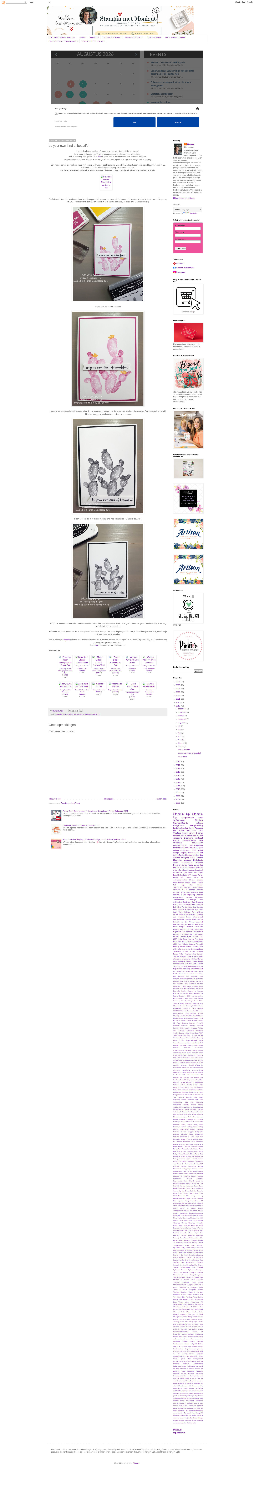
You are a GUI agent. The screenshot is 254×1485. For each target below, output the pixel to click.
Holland (191, 1181)
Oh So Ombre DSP (196, 1230)
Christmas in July (179, 986)
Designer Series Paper (183, 865)
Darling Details (192, 1127)
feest (188, 1053)
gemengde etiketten (195, 1055)
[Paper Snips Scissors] (115, 686)
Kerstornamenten (179, 1198)
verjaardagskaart (191, 1418)
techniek (200, 895)
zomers (189, 897)
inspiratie (183, 875)
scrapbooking (196, 825)
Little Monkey (194, 1205)
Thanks (200, 1287)
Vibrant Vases (183, 1302)
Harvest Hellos (185, 937)
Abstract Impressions (193, 1075)
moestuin (200, 1386)
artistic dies (186, 959)
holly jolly (176, 1058)
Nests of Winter (197, 1228)
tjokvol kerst (177, 1067)
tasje (185, 966)
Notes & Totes (186, 1020)
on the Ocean (187, 922)
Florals (181, 1154)
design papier (198, 1050)
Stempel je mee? (179, 1277)
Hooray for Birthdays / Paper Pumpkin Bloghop (81, 825)
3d (174, 1075)
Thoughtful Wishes (196, 1289)
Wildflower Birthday (186, 1045)
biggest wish (177, 1336)
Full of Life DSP (196, 1164)
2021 (178, 699)
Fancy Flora (177, 1149)
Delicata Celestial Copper (183, 1132)
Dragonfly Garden (179, 991)
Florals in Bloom (188, 1154)
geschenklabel (178, 919)
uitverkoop (176, 1070)
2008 (178, 796)
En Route (189, 993)
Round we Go (178, 1255)
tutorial (176, 848)
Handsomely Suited (196, 1173)
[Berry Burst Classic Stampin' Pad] (82, 663)
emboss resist (188, 1351)
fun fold (176, 867)
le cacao (193, 1378)
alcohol (194, 1327)
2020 (178, 702)
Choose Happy (182, 983)
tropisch (200, 1415)
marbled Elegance (189, 1381)
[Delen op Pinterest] (81, 710)
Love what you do (184, 941)
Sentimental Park (197, 949)
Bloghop (199, 820)
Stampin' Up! (95, 714)
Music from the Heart (187, 1225)
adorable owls (197, 1324)
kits (195, 872)
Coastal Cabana (189, 1109)
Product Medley (178, 1250)
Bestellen (82, 37)
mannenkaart (187, 863)
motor (186, 1388)
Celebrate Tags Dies (195, 1099)
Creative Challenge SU (187, 1119)
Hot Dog (200, 1183)
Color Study (177, 1112)
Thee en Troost (180, 1289)
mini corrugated (184, 1060)
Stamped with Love (180, 1275)
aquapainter (190, 914)
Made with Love (178, 1215)
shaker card (177, 1405)
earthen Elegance (184, 1349)
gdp (185, 872)
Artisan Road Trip (197, 1080)
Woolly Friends (193, 1317)
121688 (82, 694)
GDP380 (176, 1166)
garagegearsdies (188, 1354)
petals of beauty (192, 1062)
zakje (194, 1423)
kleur (196, 1058)
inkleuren (194, 892)
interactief (199, 1366)
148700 (65, 675)
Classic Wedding (192, 986)
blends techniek (188, 1336)
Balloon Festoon (179, 1085)
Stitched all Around (181, 1279)
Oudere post (161, 799)
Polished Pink (194, 1245)
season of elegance (186, 1403)
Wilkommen (199, 1309)
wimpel (185, 1423)
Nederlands (198, 860)
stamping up (182, 1410)
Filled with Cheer (191, 998)
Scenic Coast (188, 1255)
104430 (149, 694)
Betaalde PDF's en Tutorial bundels (63, 41)
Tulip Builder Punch (186, 1299)
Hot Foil (176, 1186)
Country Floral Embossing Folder (185, 1114)
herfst (190, 872)
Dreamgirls (188, 838)
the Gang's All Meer (188, 1413)
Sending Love (178, 1262)
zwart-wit (199, 922)
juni (179, 729)
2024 (178, 689)
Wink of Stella (179, 1312)
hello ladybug (198, 1361)
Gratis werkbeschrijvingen (175, 37)
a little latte (184, 1322)
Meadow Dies (195, 1218)
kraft (201, 1376)
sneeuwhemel (191, 1408)
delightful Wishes (196, 1344)
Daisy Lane (198, 1124)
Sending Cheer (187, 1260)
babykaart (194, 959)
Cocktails (200, 1109)
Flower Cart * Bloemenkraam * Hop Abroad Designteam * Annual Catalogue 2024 (95, 811)
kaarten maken (197, 961)
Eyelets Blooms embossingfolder (190, 1146)
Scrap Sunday (196, 858)
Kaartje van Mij (197, 1196)
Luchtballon (184, 1213)
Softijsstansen (185, 1267)
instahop (184, 828)
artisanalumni (198, 870)
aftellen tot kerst (185, 1327)
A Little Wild (180, 1075)
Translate (193, 213)
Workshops (94, 37)
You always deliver (190, 1319)
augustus (182, 723)
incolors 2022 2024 (187, 1058)
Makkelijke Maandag (182, 860)
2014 (178, 776)
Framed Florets (197, 1159)
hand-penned (198, 1359)
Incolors (192, 867)
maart (180, 740)
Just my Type (193, 939)
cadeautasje (198, 1336)
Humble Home (185, 1186)
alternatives (177, 959)
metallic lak (199, 1383)
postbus (189, 1396)
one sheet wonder (196, 1060)
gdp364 (200, 1354)
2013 (178, 779)
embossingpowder (179, 1053)
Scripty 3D (191, 1257)
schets (180, 966)
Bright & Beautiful (185, 1097)
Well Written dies (197, 1307)
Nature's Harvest (185, 1228)
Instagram (180, 272)
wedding (200, 1420)
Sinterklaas (177, 951)
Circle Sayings (198, 1107)
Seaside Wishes (197, 1028)
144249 (65, 694)
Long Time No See (191, 1015)
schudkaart (190, 1400)
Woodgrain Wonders (180, 1317)
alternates (184, 1329)
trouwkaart (185, 1067)
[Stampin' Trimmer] (98, 686)
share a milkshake (189, 1405)
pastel (194, 1391)
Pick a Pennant (184, 1240)
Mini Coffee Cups (190, 1220)
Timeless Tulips (191, 1038)
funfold (176, 835)
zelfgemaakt (179, 820)
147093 (98, 673)
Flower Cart (199, 1154)
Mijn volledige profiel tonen (184, 198)
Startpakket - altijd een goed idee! (62, 37)
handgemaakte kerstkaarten (183, 1361)
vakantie (176, 1418)
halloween (193, 1356)
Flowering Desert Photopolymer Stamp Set (65, 671)
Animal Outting (185, 1080)
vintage (200, 1418)
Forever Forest (184, 1159)
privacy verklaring (154, 37)
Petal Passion (178, 909)
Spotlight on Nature (180, 1272)
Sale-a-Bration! (184, 750)
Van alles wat (182, 1043)
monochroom (177, 1388)
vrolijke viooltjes (178, 1420)
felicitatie (195, 1053)
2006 (178, 803)
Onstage (200, 907)
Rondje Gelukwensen (195, 1252)
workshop (186, 969)
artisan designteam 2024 (191, 830)
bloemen (199, 863)
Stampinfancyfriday (196, 1275)
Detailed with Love (196, 988)
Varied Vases (197, 887)
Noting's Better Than (180, 1230)
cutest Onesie (184, 1344)
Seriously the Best (179, 1265)
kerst (201, 840)
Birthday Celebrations (190, 1092)
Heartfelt (192, 904)
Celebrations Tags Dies (183, 1102)
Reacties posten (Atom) (70, 803)
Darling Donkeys (196, 1129)
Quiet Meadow (185, 1028)
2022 (178, 696)
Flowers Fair (190, 1156)
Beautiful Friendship (195, 924)
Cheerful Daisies (189, 1104)
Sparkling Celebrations (186, 1030)
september (182, 719)
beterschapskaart (188, 1334)
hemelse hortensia (181, 1363)
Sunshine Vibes (190, 954)
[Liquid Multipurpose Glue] (132, 689)
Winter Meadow (179, 914)
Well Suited (186, 1307)
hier (99, 157)
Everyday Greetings (186, 1144)
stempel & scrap (196, 833)
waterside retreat (190, 1420)
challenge (185, 1341)
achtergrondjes (197, 956)
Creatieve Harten (180, 833)
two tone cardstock (196, 1067)
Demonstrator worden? (112, 37)
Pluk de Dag (192, 1242)
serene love (198, 1403)
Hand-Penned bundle (180, 1173)
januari (181, 747)
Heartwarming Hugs (180, 1181)
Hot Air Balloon (197, 1006)
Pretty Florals (185, 1247)
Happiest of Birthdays (181, 1176)
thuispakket (184, 1415)
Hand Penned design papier (193, 1171)
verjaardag (198, 865)
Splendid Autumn (179, 1270)
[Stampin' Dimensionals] (149, 686)
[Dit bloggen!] (72, 710)
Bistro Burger (178, 927)
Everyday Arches (189, 1141)
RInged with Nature (191, 1250)
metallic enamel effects (187, 1383)
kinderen (176, 1373)
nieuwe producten (196, 1388)
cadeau (188, 877)
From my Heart (191, 934)
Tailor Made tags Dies (181, 1035)
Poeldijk (186, 1245)
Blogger (136, 1463)
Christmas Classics (196, 983)
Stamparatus (189, 909)
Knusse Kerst (183, 1013)
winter (190, 1423)
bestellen (177, 828)
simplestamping (85, 714)
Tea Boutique (192, 1287)
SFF (189, 875)
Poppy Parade (197, 882)
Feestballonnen (178, 998)
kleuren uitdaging (187, 1373)
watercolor (184, 867)
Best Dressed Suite (181, 976)
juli (179, 726)
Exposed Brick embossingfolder (191, 996)
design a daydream (180, 1346)
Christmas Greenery (186, 1107)
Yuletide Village (185, 956)
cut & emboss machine (192, 890)
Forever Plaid (198, 932)
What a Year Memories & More (183, 1309)
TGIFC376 (182, 1287)
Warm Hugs (199, 1304)
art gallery (193, 1329)
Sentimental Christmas (194, 1262)
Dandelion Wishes (179, 1127)
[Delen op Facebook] (78, 710)
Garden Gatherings (188, 1166)
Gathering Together (192, 1003)
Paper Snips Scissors (115, 690)
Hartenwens (177, 1178)
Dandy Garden (183, 988)
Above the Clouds (192, 971)
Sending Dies (198, 1260)
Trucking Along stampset (188, 1040)
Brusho (192, 981)
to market (192, 1415)
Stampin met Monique (185, 268)
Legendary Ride (191, 1203)
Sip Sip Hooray (192, 885)
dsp (201, 855)
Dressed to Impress (195, 991)
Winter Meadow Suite (194, 1312)
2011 (178, 786)
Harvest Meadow (195, 1178)
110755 (132, 697)
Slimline (176, 858)
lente (195, 964)
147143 (82, 670)
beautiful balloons (181, 1048)
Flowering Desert (61, 714)
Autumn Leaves (179, 1082)
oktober (181, 716)
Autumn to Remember (194, 1082)
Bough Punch (198, 978)
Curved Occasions (193, 1122)
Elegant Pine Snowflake (189, 1139)
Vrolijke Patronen (188, 1304)
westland (176, 1072)
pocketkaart (182, 1396)
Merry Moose (193, 1018)
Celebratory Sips (189, 902)
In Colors (192, 1008)
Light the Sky (184, 1205)
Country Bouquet (197, 1112)
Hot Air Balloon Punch (188, 1183)
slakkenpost (182, 1408)
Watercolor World (193, 1043)
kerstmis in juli (179, 895)
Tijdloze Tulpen (197, 1035)
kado (183, 1371)
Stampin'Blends (180, 823)
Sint (174, 1030)
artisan (200, 1329)
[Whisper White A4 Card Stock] (132, 663)
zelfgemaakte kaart (192, 817)
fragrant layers (184, 917)
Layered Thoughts (184, 1201)
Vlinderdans (195, 1302)
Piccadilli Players (190, 1238)
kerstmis (188, 919)
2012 (178, 782)
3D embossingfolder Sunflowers (191, 1072)
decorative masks (184, 961)
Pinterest (180, 264)
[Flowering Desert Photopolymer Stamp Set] (106, 182)
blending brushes (192, 855)
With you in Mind (195, 1314)
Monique (190, 144)
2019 (178, 706)
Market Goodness (184, 1218)
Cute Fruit (193, 929)
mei (179, 733)
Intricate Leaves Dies (188, 1011)
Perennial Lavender (195, 1235)
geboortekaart (198, 917)
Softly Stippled (197, 1267)
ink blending (191, 1366)
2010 (178, 789)
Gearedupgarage (185, 1169)
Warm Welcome (185, 912)
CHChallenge (191, 900)
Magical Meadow (190, 1215)
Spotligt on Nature (196, 1272)
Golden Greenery (186, 1006)
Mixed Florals (182, 907)
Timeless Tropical (179, 1038)
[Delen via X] (75, 710)
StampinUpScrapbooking (182, 887)
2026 (178, 682)
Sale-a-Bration (73, 714)
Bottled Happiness (186, 978)
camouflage (190, 1339)
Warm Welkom (197, 912)
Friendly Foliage (187, 1001)
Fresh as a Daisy (193, 1161)
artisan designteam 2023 (184, 850)
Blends (176, 840)
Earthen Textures (179, 993)
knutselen (199, 1373)
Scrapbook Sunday (186, 870)
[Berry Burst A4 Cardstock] (65, 686)
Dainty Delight (186, 1124)
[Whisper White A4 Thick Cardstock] (149, 663)
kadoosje (200, 1371)
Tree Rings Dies (179, 1297)
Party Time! (182, 757)
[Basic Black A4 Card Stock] (82, 686)
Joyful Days (182, 939)
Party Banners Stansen (186, 1023)
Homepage (108, 799)
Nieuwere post (55, 799)
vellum (182, 1418)
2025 (178, 685)
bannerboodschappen (180, 1331)
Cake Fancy (198, 1097)
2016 (178, 769)
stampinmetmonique (196, 1410)
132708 (115, 673)
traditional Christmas (195, 966)
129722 (98, 692)
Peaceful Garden (179, 1235)
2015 (178, 772)
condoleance (177, 1050)
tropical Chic (177, 969)
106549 (132, 670)
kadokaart (190, 1371)
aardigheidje (192, 1322)
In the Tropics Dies (185, 1193)
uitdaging (185, 858)
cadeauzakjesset (179, 1339)
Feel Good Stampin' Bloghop (191, 848)
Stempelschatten (189, 840)
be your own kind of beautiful (189, 753)
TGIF (201, 1033)
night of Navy (178, 1391)
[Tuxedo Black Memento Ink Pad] (115, 665)
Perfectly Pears (178, 1238)
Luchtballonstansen (196, 1213)
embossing (177, 838)
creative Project (188, 1050)
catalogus (176, 890)
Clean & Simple (185, 835)
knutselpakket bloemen (181, 1376)
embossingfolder (180, 845)
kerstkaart (199, 838)
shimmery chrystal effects (190, 1065)
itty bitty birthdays (179, 1368)
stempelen (177, 843)
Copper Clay (186, 1112)
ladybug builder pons (181, 1378)
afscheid (176, 1327)
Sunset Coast (194, 1033)
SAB (174, 885)
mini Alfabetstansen (180, 1386)
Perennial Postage (188, 1025)
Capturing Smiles (179, 1099)
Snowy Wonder (189, 951)
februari (181, 743)
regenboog (191, 895)
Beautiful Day (198, 974)
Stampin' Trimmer (99, 690)
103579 (115, 692)
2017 (178, 765)
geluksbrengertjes (179, 1356)
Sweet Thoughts (187, 1284)
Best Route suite (179, 1090)
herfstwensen (198, 1363)
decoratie (176, 892)
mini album (192, 1386)
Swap (175, 863)
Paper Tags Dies (196, 1233)
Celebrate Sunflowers (194, 927)
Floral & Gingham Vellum (189, 1151)
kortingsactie (194, 1376)
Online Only (191, 907)
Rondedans (182, 1252)
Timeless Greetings (180, 1292)
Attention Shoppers (180, 924)
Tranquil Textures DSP (195, 1294)
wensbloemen (178, 1423)
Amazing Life (188, 1077)
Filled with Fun (187, 932)
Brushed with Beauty (181, 981)
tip (202, 1065)
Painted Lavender (180, 1233)
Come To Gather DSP (181, 929)
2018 (178, 762)
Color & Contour (183, 904)
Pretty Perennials (197, 1247)
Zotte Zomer (198, 1045)
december (182, 709)
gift (188, 1356)
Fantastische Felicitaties (190, 1149)
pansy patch (187, 1391)
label (193, 919)
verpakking (186, 1070)
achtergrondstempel (184, 1324)
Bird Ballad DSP (191, 1090)
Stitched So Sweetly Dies (194, 1277)
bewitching (199, 1334)
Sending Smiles (184, 949)
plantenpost (193, 1393)
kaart (201, 892)
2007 (178, 799)
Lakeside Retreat (196, 1013)
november (182, 712)
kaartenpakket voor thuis (182, 964)
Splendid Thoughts (195, 1270)
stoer (175, 1413)
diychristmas (192, 1346)
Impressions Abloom (180, 1008)
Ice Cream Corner (189, 1188)
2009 (178, 793)
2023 (178, 692)
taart (179, 1413)
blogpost (66, 640)
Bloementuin (189, 1095)
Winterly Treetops (179, 1314)
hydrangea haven (179, 1366)
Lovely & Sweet (187, 1208)
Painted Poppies (184, 882)
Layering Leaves (179, 1015)
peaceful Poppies (179, 1062)
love (180, 1381)
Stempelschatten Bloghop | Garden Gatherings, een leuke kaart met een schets (94, 840)
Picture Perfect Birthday (189, 946)
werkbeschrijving (197, 1070)
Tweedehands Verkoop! (134, 37)
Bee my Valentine (196, 1087)
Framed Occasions (179, 1161)
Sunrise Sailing (184, 1033)
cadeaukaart (177, 872)
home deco (185, 892)
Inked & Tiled (183, 1196)
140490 (149, 670)
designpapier (197, 843)
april (180, 736)
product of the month (189, 1398)
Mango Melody (183, 1018)
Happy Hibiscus (197, 1176)
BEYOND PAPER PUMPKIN (93, 41)
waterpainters (178, 897)
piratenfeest (184, 1393)
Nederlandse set (195, 853)
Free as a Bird (178, 934)
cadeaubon (199, 1048)
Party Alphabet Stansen (186, 944)
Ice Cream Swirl (187, 1191)
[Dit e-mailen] (69, 710)
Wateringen (177, 1307)
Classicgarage (178, 1109)
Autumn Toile (188, 974)
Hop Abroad (198, 835)
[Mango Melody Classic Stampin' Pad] (98, 665)
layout (191, 828)
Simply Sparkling (192, 1265)
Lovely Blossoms (190, 1210)
